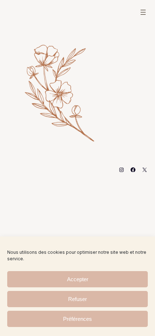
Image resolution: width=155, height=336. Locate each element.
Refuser (77, 299)
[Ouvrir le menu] (143, 12)
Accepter (77, 279)
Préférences (77, 319)
